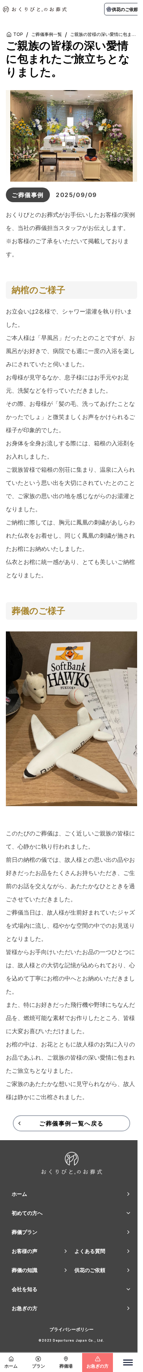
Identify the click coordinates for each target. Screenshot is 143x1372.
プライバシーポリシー (72, 1329)
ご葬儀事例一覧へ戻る (71, 1123)
